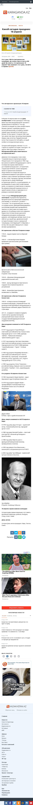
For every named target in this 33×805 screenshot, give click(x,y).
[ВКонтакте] (12, 532)
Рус (30, 8)
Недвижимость (6, 750)
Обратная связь (10, 710)
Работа (4, 754)
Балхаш (4, 768)
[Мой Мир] (23, 532)
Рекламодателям (14, 1)
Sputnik (11, 66)
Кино (3, 736)
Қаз (27, 8)
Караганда (5, 764)
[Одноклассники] (19, 532)
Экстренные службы (7, 783)
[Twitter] (16, 532)
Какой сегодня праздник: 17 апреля (16, 112)
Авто (3, 752)
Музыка (4, 738)
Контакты (4, 1)
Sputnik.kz (20, 56)
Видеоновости (6, 726)
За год (14, 615)
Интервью (5, 728)
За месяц (9, 615)
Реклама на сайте (22, 710)
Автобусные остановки (8, 781)
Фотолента (5, 724)
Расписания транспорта (9, 778)
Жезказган (5, 771)
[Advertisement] (16, 85)
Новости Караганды (7, 722)
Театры (4, 740)
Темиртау (5, 766)
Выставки (4, 742)
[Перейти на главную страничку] (16, 13)
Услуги (3, 756)
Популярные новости (16, 612)
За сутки (4, 615)
